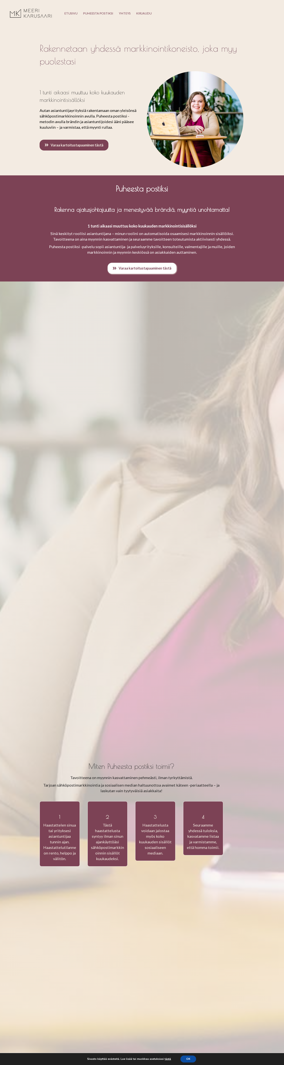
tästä (168, 1059)
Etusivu (70, 13)
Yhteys (125, 13)
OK (188, 1059)
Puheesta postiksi (98, 13)
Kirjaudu (144, 13)
